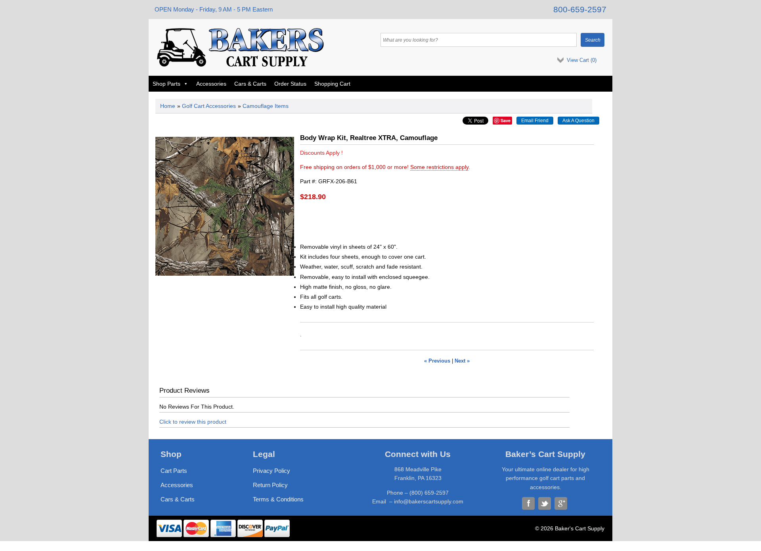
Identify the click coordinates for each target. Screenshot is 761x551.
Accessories (211, 84)
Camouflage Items (266, 106)
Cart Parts (174, 470)
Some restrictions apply (439, 167)
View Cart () (582, 60)
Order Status (290, 84)
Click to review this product (192, 422)
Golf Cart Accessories (209, 106)
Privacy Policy (271, 470)
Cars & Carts (250, 84)
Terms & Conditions (278, 499)
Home (167, 106)
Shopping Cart (332, 84)
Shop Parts (166, 84)
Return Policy (270, 485)
